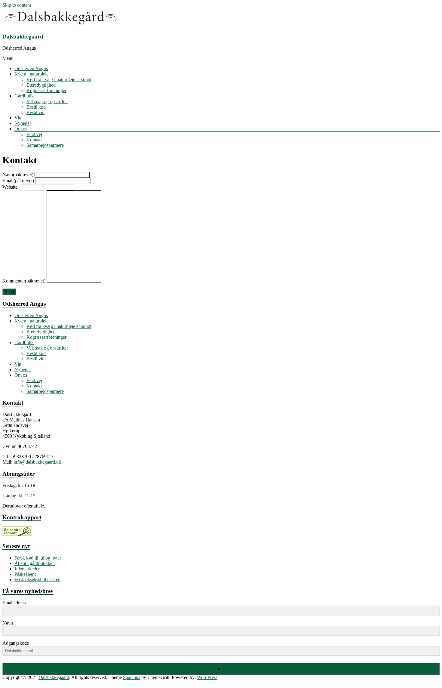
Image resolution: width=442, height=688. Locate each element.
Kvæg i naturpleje (31, 73)
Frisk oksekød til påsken (37, 579)
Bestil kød (36, 107)
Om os (20, 128)
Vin (17, 117)
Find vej (34, 134)
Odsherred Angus (31, 68)
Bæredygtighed (41, 85)
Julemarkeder (27, 568)
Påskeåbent (25, 574)
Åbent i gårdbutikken (34, 563)
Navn (17, 174)
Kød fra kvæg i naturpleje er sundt (58, 79)
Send (9, 291)
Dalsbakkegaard (22, 36)
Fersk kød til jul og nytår (37, 557)
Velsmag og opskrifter (47, 101)
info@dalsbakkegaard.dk (37, 461)
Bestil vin (35, 112)
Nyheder (22, 123)
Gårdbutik (24, 95)
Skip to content (16, 5)
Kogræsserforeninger (46, 90)
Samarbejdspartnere (45, 145)
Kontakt (34, 139)
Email (18, 180)
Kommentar (23, 280)
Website (9, 187)
